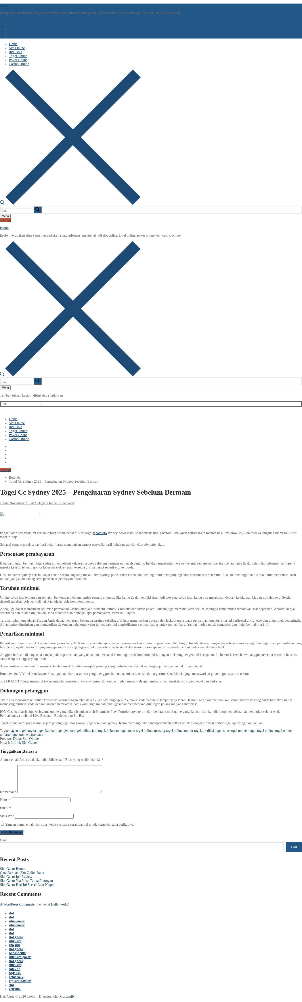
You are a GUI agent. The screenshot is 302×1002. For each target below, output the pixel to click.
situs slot (15, 941)
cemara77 (16, 977)
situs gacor (17, 921)
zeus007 (15, 989)
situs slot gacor (20, 957)
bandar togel (54, 730)
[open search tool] (70, 204)
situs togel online (235, 730)
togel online (265, 730)
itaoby (4, 5)
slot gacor (16, 937)
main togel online (140, 730)
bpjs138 (15, 973)
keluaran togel (116, 730)
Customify (67, 996)
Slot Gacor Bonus (12, 869)
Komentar (8, 792)
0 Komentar (65, 503)
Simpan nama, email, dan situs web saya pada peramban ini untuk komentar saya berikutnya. (69, 824)
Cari (3, 840)
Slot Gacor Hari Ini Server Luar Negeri (27, 884)
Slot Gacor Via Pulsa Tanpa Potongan (26, 881)
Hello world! (60, 904)
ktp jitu (14, 945)
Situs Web (7, 816)
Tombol (5, 220)
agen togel (18, 730)
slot (11, 913)
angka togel (35, 730)
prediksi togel (212, 730)
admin (4, 503)
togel (251, 730)
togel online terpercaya (27, 734)
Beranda (15, 477)
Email (5, 808)
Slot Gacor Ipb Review (16, 877)
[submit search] (38, 209)
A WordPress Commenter (18, 904)
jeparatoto (100, 533)
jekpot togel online (77, 730)
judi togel (98, 730)
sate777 (14, 969)
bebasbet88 (17, 953)
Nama (5, 800)
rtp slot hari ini (20, 981)
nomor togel (192, 730)
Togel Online (47, 503)
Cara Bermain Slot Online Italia (22, 873)
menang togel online (168, 730)
